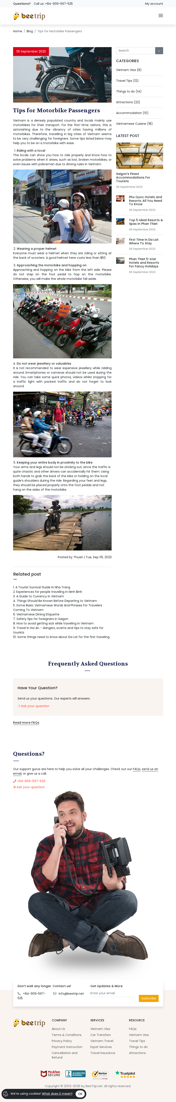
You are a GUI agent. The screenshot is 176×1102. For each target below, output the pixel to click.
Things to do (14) (129, 91)
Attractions (137, 1053)
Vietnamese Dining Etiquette (36, 614)
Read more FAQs (26, 722)
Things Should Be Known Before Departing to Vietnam (55, 601)
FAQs (136, 769)
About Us (58, 1029)
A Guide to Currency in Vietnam (38, 596)
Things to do (138, 1047)
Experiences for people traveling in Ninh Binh (47, 592)
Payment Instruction (67, 1047)
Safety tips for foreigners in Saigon (40, 619)
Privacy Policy (62, 1041)
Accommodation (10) (132, 113)
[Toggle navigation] (160, 16)
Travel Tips (137, 1041)
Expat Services (101, 1047)
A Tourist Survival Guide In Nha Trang (41, 587)
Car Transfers (100, 1035)
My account (154, 4)
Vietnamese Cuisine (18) (134, 124)
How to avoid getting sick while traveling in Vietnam (53, 623)
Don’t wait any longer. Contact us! (44, 986)
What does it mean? (57, 1093)
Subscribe (148, 998)
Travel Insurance (102, 1053)
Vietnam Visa (100, 1029)
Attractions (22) (128, 102)
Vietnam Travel (101, 1041)
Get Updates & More (106, 986)
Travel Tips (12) (127, 81)
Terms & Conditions (67, 1035)
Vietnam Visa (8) (129, 70)
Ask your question (34, 706)
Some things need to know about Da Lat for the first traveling (61, 637)
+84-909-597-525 (31, 781)
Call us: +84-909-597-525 (53, 4)
